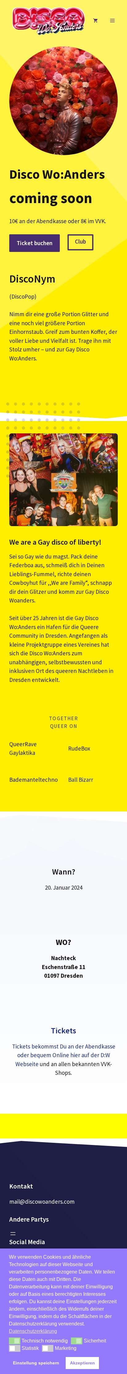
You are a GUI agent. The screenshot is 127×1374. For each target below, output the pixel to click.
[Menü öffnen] (13, 1233)
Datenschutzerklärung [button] (33, 1331)
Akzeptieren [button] (82, 1362)
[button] (14, 1341)
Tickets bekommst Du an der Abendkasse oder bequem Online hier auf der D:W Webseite (63, 1055)
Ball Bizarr (80, 779)
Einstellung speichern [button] (36, 1362)
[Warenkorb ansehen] (95, 20)
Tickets (63, 1030)
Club (80, 241)
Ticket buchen (34, 243)
